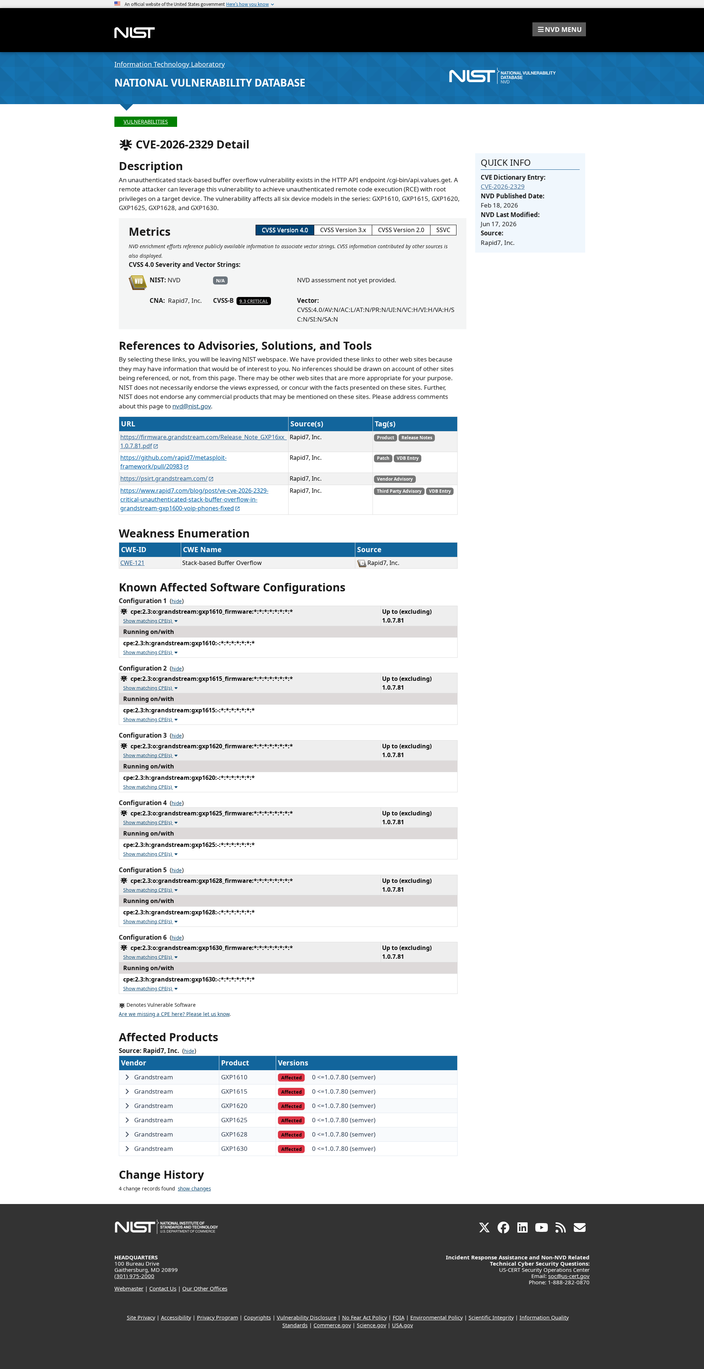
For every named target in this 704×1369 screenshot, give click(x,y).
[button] (559, 29)
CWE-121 (132, 563)
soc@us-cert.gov (569, 1276)
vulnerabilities (146, 121)
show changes (194, 1188)
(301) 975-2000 (134, 1276)
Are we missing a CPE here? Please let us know (174, 1014)
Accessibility (176, 1317)
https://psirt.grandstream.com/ (164, 478)
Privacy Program (217, 1317)
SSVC (443, 230)
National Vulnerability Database (209, 82)
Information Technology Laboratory (169, 64)
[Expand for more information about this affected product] (127, 1077)
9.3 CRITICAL (253, 301)
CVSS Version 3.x (343, 230)
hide (177, 601)
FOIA (398, 1317)
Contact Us (162, 1288)
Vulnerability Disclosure (306, 1317)
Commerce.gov (332, 1325)
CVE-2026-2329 (503, 186)
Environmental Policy (436, 1317)
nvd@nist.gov (191, 406)
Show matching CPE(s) (148, 620)
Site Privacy (141, 1317)
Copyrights (257, 1317)
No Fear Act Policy (364, 1317)
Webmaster (128, 1288)
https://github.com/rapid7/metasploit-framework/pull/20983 (173, 462)
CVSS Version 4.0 (285, 230)
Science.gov (371, 1325)
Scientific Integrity (491, 1317)
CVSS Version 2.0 (401, 230)
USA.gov (402, 1325)
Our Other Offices (204, 1288)
